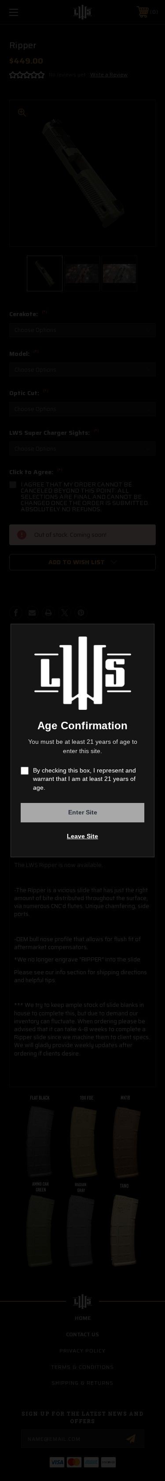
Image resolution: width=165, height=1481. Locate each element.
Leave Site (82, 836)
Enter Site (82, 812)
